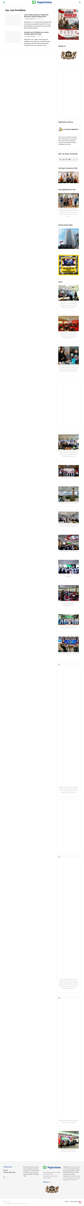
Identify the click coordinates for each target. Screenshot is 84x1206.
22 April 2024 (40, 18)
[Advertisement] (68, 91)
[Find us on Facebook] (3, 1201)
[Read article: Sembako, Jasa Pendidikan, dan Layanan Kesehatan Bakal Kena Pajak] (13, 37)
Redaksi (5, 1170)
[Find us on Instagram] (6, 1201)
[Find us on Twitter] (9, 1201)
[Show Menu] (4, 2)
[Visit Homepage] (42, 2)
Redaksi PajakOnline (31, 18)
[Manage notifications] (80, 1202)
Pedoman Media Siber (9, 1172)
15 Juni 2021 (40, 36)
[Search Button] (80, 2)
